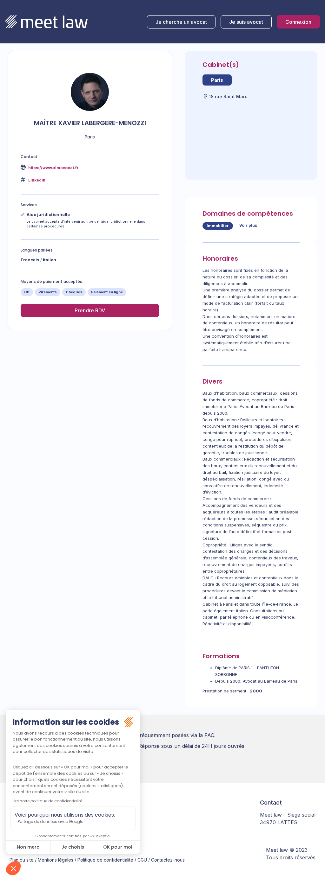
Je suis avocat (246, 22)
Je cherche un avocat (181, 22)
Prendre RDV (90, 310)
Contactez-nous (168, 860)
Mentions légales (55, 860)
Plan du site (22, 860)
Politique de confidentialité (105, 860)
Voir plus (248, 225)
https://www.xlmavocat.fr (53, 167)
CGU (142, 860)
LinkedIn (36, 180)
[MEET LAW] (46, 22)
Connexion (298, 22)
